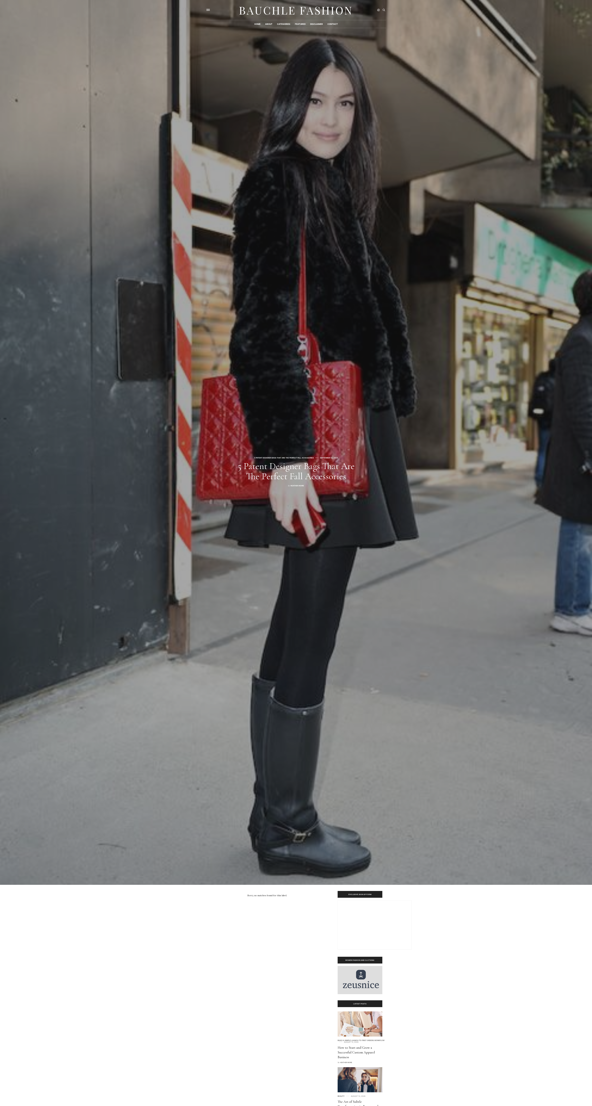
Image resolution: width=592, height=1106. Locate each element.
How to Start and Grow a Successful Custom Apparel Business (356, 1052)
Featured (300, 24)
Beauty (341, 1096)
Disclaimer (316, 24)
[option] (296, 442)
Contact (332, 24)
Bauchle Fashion (296, 10)
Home (257, 24)
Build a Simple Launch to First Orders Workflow (361, 1040)
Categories (283, 24)
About (268, 24)
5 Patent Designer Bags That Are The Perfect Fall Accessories (284, 458)
